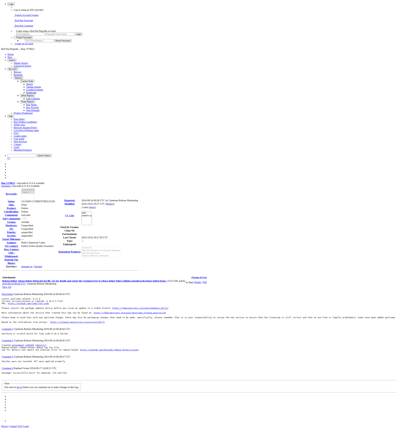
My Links (13, 69)
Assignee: (11, 242)
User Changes (33, 98)
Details (197, 282)
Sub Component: (11, 218)
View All (6, 287)
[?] (8, 158)
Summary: (6, 186)
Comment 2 (7, 340)
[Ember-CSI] (101, 248)
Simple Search (21, 63)
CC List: (69, 215)
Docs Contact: (11, 249)
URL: (11, 253)
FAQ (16, 133)
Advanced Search (22, 66)
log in (19, 387)
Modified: (70, 204)
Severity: (11, 235)
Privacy (5, 426)
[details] (40, 345)
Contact (17, 144)
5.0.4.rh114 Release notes (26, 130)
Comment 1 (7, 329)
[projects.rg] (87, 215)
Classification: (11, 211)
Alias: (11, 204)
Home (10, 54)
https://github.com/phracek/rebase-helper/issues (109, 350)
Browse (17, 72)
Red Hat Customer (23, 25)
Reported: (69, 200)
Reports (18, 78)
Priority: (11, 232)
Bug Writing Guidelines (25, 122)
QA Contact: (11, 246)
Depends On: (11, 259)
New (9, 57)
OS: (11, 229)
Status (11, 201)
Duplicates (31, 92)
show (92, 207)
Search (12, 60)
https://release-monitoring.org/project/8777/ (77, 322)
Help (11, 116)
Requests (18, 74)
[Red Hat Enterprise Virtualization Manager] (101, 250)
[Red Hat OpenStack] (101, 253)
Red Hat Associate (23, 20)
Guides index (20, 136)
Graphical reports (34, 89)
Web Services (20, 141)
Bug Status (31, 104)
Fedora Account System (26, 15)
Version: (11, 222)
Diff (205, 282)
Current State (27, 81)
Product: (11, 208)
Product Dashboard (23, 113)
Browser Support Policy (25, 127)
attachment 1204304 (23, 345)
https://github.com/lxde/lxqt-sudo (28, 303)
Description (7, 294)
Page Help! (19, 119)
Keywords (11, 194)
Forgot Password (23, 37)
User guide (19, 138)
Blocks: (11, 263)
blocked (38, 266)
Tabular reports (33, 87)
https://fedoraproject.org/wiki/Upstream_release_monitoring (130, 313)
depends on (26, 266)
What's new (19, 124)
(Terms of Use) (199, 277)
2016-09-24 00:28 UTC (14, 283)
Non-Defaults (32, 110)
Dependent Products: (69, 251)
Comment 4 (7, 368)
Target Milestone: (11, 239)
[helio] (87, 213)
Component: (11, 215)
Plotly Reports (27, 102)
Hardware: (11, 225)
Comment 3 (7, 356)
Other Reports (27, 95)
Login (11, 4)
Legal (16, 147)
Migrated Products (23, 150)
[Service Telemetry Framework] (101, 256)
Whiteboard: (11, 256)
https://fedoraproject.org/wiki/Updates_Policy (140, 308)
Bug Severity (32, 107)
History (110, 204)
